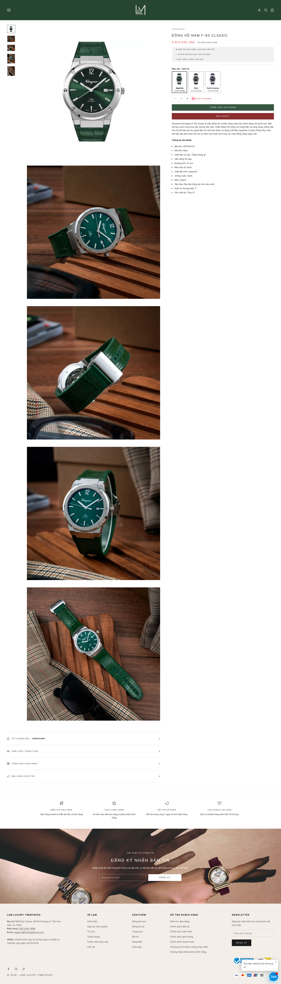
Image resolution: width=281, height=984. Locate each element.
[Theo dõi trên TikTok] (23, 968)
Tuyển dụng (93, 936)
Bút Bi (135, 936)
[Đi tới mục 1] (11, 29)
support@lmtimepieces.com (29, 932)
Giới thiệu (92, 921)
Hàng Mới (137, 941)
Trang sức (137, 931)
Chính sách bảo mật (97, 941)
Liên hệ (91, 946)
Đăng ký (164, 877)
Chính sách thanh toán (182, 941)
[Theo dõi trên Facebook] (8, 968)
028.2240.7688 (27, 928)
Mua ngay (223, 116)
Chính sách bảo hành (181, 931)
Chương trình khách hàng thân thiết (189, 946)
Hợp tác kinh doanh (97, 926)
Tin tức (91, 931)
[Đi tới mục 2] (11, 38)
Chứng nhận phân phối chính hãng (188, 951)
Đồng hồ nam (139, 921)
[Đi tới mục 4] (11, 59)
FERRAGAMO (178, 29)
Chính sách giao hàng (181, 936)
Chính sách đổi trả (179, 926)
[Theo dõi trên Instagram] (16, 968)
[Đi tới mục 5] (11, 71)
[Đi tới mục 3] (11, 48)
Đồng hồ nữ (138, 926)
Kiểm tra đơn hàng (180, 921)
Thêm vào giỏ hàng (223, 107)
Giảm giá (137, 946)
